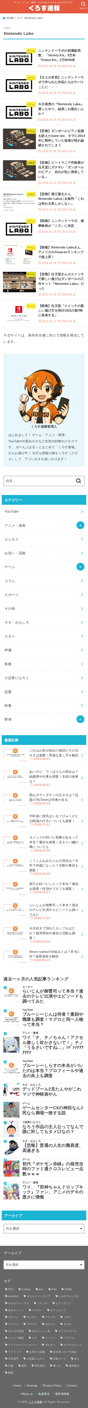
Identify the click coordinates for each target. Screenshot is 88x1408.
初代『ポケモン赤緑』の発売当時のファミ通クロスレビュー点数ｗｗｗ (53, 1168)
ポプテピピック (72, 1344)
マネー (9, 636)
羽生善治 (40, 1365)
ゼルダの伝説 (16, 1331)
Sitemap (31, 1385)
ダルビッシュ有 (41, 1331)
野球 (8, 719)
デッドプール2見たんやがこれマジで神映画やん (52, 1091)
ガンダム (32, 1317)
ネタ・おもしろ (16, 622)
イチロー (37, 1310)
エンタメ (11, 539)
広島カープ (59, 1358)
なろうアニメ (63, 1303)
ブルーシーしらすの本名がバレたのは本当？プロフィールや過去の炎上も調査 (53, 1070)
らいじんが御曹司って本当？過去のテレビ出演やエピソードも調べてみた (53, 996)
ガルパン (13, 1317)
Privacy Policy (52, 1385)
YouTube (11, 511)
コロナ (68, 1317)
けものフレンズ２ (18, 1303)
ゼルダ (68, 1324)
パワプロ (69, 1337)
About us (27, 1393)
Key (41, 1289)
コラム (9, 581)
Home (17, 1385)
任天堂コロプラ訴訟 (65, 1351)
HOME (10, 18)
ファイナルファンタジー (22, 1344)
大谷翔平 (13, 1358)
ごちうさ (42, 1303)
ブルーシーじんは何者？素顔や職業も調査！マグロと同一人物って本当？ (53, 1019)
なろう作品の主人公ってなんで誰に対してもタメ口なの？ (53, 1129)
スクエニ (13, 1324)
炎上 (76, 1358)
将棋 (8, 664)
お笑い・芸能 (14, 553)
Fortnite (26, 1289)
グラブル (50, 1317)
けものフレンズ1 (68, 1296)
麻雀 (10, 1372)
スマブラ (32, 1324)
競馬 (24, 1365)
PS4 (54, 1289)
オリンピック (58, 1310)
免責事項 (44, 1393)
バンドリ (50, 1337)
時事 (8, 706)
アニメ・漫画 (14, 525)
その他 (9, 608)
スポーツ (11, 595)
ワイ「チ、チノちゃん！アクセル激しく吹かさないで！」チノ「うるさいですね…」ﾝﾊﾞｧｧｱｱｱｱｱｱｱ (53, 1045)
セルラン (50, 1324)
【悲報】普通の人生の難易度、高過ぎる (53, 1148)
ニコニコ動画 (16, 1337)
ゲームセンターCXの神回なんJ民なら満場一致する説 (52, 1110)
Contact (72, 1385)
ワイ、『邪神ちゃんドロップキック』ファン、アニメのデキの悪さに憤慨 (53, 1192)
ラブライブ (14, 1351)
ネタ (34, 1337)
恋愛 (8, 692)
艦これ (57, 1365)
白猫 (10, 1365)
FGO (11, 1289)
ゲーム (9, 567)
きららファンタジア (39, 1296)
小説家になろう (16, 678)
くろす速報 (35, 1402)
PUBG (68, 1289)
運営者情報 (62, 1393)
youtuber (13, 1296)
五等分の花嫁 (37, 1351)
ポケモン (50, 1344)
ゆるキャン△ (16, 1310)
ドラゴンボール (67, 1331)
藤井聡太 (74, 1365)
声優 (8, 650)
